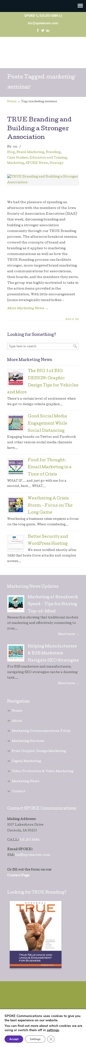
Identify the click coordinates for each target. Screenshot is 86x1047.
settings (53, 1030)
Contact (18, 791)
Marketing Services (28, 741)
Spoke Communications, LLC (43, 50)
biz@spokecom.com (43, 23)
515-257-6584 (48, 16)
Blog (11, 152)
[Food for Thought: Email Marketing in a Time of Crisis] (16, 467)
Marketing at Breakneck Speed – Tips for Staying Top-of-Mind (53, 605)
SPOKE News (37, 163)
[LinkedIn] (48, 30)
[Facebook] (37, 30)
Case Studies (17, 158)
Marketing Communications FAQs (41, 731)
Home (11, 101)
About (17, 721)
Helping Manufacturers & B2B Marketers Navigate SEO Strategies (53, 654)
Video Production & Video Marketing (42, 771)
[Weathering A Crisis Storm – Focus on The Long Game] (16, 505)
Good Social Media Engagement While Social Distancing (47, 424)
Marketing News (25, 781)
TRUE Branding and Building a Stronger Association (39, 129)
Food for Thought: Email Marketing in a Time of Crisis (50, 468)
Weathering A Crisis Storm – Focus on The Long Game (50, 506)
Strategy (57, 163)
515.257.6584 (30, 840)
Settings (35, 1039)
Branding (53, 152)
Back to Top (72, 319)
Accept (13, 1039)
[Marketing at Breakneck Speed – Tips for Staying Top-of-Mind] (16, 604)
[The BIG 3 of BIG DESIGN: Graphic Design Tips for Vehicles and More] (16, 377)
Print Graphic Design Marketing (39, 751)
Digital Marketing (26, 761)
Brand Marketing (30, 152)
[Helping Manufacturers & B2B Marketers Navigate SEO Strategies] (16, 653)
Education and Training (48, 158)
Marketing (15, 163)
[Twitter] (42, 30)
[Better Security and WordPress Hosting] (16, 543)
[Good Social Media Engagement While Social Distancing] (16, 423)
